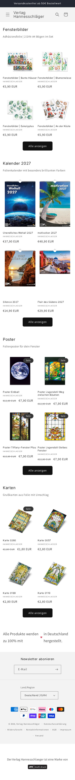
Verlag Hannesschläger (28, 724)
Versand (39, 735)
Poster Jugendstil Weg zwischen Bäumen (51, 393)
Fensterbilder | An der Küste (54, 126)
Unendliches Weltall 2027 (18, 232)
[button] (7, 14)
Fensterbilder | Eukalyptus (18, 126)
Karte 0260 (9, 540)
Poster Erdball (11, 391)
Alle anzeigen (37, 146)
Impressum (65, 729)
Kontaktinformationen (37, 729)
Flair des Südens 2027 (51, 301)
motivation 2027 (47, 232)
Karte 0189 (9, 593)
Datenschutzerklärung (55, 724)
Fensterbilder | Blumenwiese (54, 77)
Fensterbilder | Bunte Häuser (20, 77)
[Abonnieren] (56, 669)
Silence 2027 (10, 301)
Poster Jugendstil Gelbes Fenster (52, 449)
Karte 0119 (44, 593)
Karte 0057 (44, 540)
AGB (54, 729)
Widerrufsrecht (14, 729)
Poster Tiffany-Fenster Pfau (19, 447)
